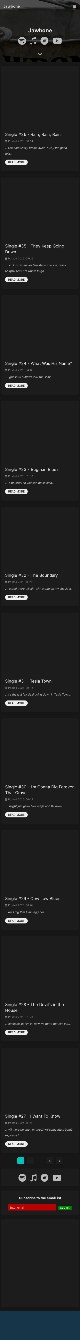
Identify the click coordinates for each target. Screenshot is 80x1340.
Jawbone (11, 6)
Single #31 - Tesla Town (28, 681)
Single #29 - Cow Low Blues (32, 898)
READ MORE (16, 162)
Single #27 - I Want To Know (32, 1116)
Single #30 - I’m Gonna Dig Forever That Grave (39, 789)
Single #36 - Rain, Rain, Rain (33, 134)
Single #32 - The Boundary (31, 575)
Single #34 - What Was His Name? (38, 363)
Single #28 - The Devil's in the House (34, 1007)
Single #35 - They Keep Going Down (34, 249)
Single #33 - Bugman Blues (31, 469)
